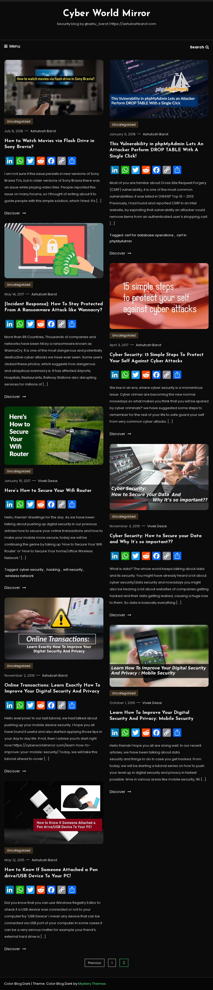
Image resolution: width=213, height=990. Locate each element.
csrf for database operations (149, 235)
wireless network (19, 575)
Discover (12, 213)
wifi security (73, 569)
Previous (94, 963)
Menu (14, 46)
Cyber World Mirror (106, 13)
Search (197, 47)
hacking (53, 569)
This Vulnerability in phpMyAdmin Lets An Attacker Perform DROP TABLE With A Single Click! (156, 150)
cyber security (31, 569)
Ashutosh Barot (43, 131)
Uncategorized (18, 121)
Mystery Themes (92, 983)
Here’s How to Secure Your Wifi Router (47, 490)
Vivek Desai (47, 480)
